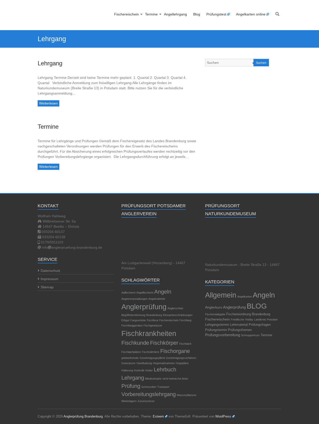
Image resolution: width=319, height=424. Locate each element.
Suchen (261, 63)
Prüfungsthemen (240, 330)
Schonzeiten (148, 386)
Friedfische (237, 319)
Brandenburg (154, 315)
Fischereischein (126, 14)
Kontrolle (139, 370)
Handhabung (144, 363)
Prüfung (130, 386)
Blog (196, 14)
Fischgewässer (153, 325)
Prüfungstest (216, 14)
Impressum (49, 279)
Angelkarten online (250, 14)
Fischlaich (185, 343)
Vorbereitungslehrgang (148, 394)
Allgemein (220, 295)
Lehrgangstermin (217, 324)
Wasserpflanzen (186, 395)
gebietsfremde (130, 357)
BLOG (257, 306)
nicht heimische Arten (175, 378)
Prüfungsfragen (260, 324)
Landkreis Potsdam (266, 319)
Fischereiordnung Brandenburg (248, 314)
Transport (163, 386)
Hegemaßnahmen (164, 363)
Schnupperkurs (250, 335)
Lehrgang (50, 63)
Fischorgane (175, 351)
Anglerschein (175, 308)
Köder (149, 370)
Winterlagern (129, 401)
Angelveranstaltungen (134, 298)
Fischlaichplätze (131, 351)
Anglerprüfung (143, 307)
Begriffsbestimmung (133, 315)
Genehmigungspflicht (152, 357)
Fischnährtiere (150, 351)
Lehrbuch (165, 369)
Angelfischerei (144, 292)
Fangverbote (138, 320)
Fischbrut (152, 320)
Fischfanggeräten (132, 325)
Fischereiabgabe (215, 314)
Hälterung (127, 370)
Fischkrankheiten (148, 333)
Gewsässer (128, 363)
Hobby (249, 319)
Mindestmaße (153, 378)
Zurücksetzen (146, 401)
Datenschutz (50, 271)
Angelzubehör (157, 298)
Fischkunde (135, 343)
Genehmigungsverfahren (181, 357)
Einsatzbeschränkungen (177, 315)
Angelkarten (244, 296)
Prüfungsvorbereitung (222, 335)
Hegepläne (182, 363)
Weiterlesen (48, 103)
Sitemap (47, 287)
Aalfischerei (128, 292)
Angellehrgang (175, 14)
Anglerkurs (213, 307)
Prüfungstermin (216, 330)
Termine (151, 14)
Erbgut (125, 320)
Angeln (162, 292)
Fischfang (185, 320)
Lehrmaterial (239, 324)
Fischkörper (164, 343)
